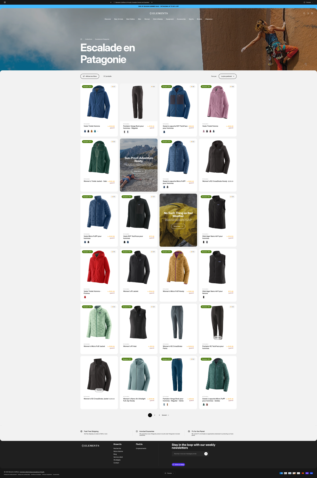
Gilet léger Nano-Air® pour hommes (212, 237)
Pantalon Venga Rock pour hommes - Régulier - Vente (173, 400)
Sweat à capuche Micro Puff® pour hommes (174, 182)
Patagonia (87, 124)
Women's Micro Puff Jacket (94, 346)
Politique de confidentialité (24, 474)
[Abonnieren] (206, 453)
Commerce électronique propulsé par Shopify (32, 472)
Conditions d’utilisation (36, 474)
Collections (88, 39)
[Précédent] (111, 2)
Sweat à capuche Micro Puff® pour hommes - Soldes (213, 400)
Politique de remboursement (10, 474)
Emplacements (141, 448)
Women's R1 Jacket (130, 291)
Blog (115, 454)
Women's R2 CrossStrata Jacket (96, 399)
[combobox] (308, 2)
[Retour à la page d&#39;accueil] (81, 39)
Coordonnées (56, 474)
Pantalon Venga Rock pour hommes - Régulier (133, 127)
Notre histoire (118, 451)
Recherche (117, 448)
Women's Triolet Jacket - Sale (95, 181)
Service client (118, 457)
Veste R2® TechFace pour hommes (133, 237)
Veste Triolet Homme (92, 126)
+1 (97, 131)
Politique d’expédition (47, 474)
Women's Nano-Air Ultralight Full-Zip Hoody (134, 400)
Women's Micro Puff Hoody (173, 291)
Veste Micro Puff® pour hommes (92, 237)
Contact (116, 463)
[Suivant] (152, 2)
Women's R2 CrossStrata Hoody (214, 181)
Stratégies (117, 460)
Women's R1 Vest (129, 346)
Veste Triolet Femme (210, 126)
